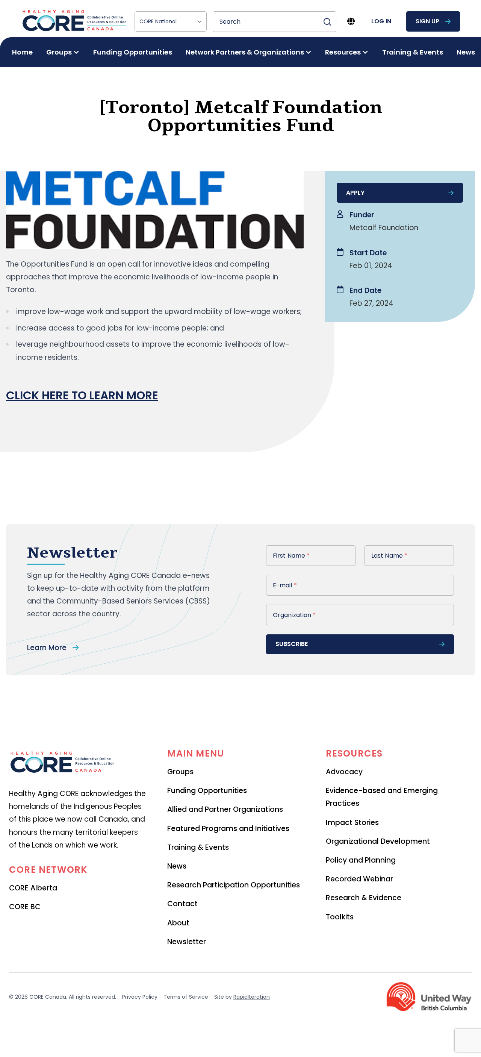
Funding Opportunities (132, 52)
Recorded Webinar (359, 879)
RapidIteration (251, 997)
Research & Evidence (363, 898)
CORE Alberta (33, 888)
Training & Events (412, 52)
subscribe (291, 644)
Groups (180, 772)
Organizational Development (378, 841)
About (178, 923)
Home (22, 52)
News (466, 52)
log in (381, 21)
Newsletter (186, 942)
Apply (355, 192)
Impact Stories (352, 822)
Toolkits (340, 917)
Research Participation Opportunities (233, 885)
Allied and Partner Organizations (225, 809)
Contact (182, 904)
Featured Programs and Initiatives (228, 828)
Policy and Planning (361, 860)
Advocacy (344, 772)
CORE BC (25, 907)
